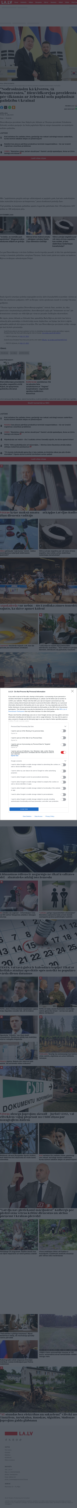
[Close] (73, 692)
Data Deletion (27, 816)
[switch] (63, 730)
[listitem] (38, 726)
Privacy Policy (50, 816)
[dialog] (38, 754)
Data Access (38, 816)
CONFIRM (24, 809)
